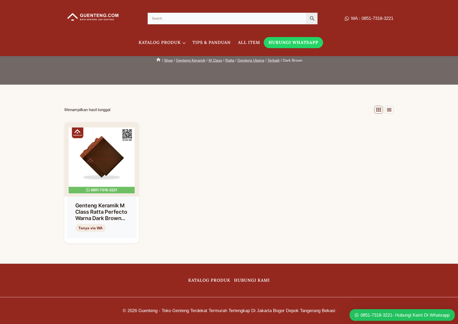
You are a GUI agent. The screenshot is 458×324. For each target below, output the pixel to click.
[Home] (158, 60)
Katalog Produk (209, 280)
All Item (249, 42)
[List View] (389, 110)
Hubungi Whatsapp (293, 42)
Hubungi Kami (252, 280)
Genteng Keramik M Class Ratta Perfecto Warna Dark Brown (101, 211)
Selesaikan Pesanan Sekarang (100, 237)
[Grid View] (378, 110)
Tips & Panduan (211, 42)
